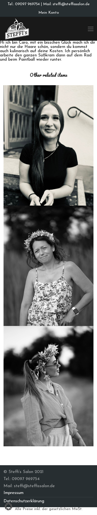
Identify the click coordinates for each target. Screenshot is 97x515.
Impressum (14, 493)
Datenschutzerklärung (24, 501)
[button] (8, 506)
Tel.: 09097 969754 (24, 4)
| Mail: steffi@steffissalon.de (65, 4)
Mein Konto (48, 13)
